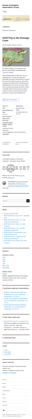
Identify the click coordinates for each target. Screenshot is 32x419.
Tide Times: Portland (12, 317)
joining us (11, 177)
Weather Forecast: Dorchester (16, 288)
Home (4, 379)
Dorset (8, 118)
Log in (6, 350)
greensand (5, 122)
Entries (7, 352)
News (4, 383)
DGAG (4, 118)
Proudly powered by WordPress (14, 416)
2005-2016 (5, 265)
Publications (6, 390)
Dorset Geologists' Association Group (10, 6)
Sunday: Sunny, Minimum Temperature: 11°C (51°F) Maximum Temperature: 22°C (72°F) (16, 300)
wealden (10, 124)
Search (4, 401)
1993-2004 (5, 267)
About (4, 387)
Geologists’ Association (9, 372)
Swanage (4, 124)
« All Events (5, 26)
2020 (3, 257)
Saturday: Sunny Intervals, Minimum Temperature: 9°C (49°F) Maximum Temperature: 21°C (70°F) (15, 294)
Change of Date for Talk (11, 213)
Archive (4, 273)
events (20, 175)
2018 (3, 261)
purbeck (10, 122)
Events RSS (7, 354)
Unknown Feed (10, 338)
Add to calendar (11, 99)
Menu (5, 11)
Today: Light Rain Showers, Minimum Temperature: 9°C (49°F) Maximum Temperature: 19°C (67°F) (15, 307)
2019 (3, 259)
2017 (3, 263)
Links (4, 398)
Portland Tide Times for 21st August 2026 (16, 321)
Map (3, 394)
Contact (4, 405)
